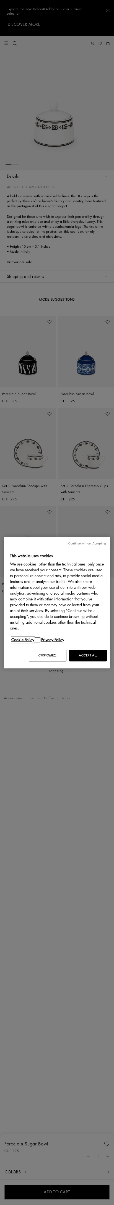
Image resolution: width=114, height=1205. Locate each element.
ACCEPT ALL (88, 655)
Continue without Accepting (87, 543)
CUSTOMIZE (47, 655)
